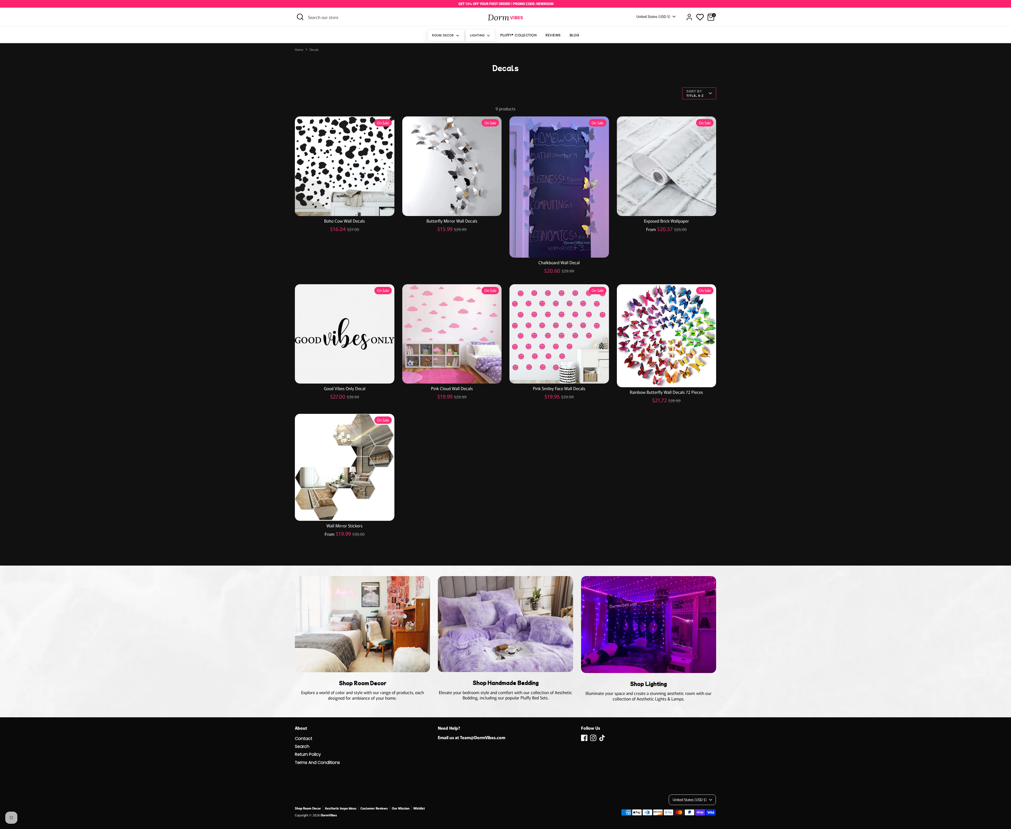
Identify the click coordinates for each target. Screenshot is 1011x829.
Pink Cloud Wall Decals (452, 388)
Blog (574, 35)
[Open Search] (300, 17)
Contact (303, 738)
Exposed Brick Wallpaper (666, 221)
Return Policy (308, 754)
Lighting (478, 35)
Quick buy (344, 207)
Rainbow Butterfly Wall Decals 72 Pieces (666, 392)
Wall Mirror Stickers (344, 525)
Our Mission (400, 808)
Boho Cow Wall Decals (344, 221)
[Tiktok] (602, 738)
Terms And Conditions (317, 762)
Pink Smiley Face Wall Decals (559, 388)
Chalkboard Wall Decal (559, 262)
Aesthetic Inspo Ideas (340, 808)
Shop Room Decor (308, 808)
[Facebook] (584, 738)
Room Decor (443, 35)
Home (299, 49)
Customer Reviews (374, 808)
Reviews (553, 35)
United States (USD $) (653, 16)
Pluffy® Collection (518, 35)
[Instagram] (593, 738)
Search (302, 746)
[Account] (689, 17)
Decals (314, 49)
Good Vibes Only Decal (344, 388)
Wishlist (419, 808)
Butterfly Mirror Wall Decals (452, 221)
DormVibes (329, 815)
